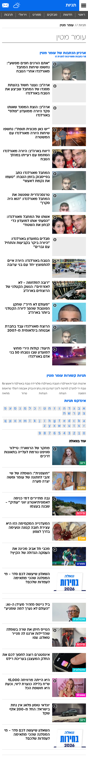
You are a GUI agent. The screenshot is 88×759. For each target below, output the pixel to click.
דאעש (9, 383)
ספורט (37, 14)
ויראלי (23, 14)
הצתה (62, 393)
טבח (83, 388)
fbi (3, 383)
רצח (51, 388)
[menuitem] (67, 15)
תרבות (8, 14)
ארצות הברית (78, 383)
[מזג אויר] (16, 5)
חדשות (67, 14)
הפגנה (82, 393)
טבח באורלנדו (21, 383)
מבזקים (52, 14)
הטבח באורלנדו (50, 383)
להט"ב (73, 388)
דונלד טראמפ (10, 388)
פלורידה (36, 383)
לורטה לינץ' (61, 388)
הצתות (43, 393)
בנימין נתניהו (41, 388)
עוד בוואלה (77, 441)
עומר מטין (67, 25)
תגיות (71, 5)
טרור (24, 393)
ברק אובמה (26, 388)
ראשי (81, 14)
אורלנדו (64, 383)
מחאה (6, 393)
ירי (78, 388)
